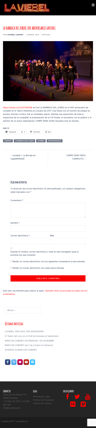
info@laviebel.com (11, 408)
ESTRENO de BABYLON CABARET (21, 350)
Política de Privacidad (43, 400)
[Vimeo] (83, 405)
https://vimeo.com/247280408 (17, 107)
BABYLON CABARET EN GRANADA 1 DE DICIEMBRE (29, 340)
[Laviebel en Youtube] (26, 362)
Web (52, 235)
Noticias (46, 35)
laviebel (40, 141)
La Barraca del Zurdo (24, 141)
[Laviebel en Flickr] (20, 362)
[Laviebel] (26, 7)
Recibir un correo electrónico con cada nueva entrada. (38, 268)
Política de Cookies (42, 403)
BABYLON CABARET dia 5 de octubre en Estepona (29, 345)
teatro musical (54, 141)
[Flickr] (73, 405)
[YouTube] (87, 398)
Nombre (15, 223)
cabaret (8, 141)
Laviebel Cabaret (15, 35)
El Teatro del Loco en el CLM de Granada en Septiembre (31, 336)
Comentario (16, 200)
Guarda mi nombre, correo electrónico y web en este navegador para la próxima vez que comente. (44, 253)
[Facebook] (67, 398)
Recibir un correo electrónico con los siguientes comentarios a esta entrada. (49, 261)
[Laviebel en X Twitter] (14, 362)
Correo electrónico (20, 235)
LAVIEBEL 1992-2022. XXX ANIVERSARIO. (24, 331)
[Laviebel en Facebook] (7, 362)
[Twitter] (77, 398)
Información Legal (41, 396)
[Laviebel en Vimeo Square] (32, 362)
